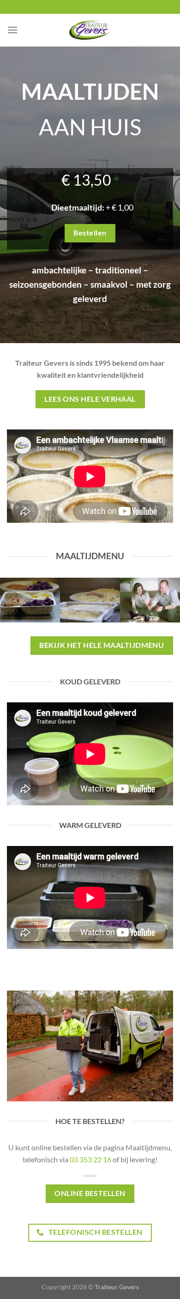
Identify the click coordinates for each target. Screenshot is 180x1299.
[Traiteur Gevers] (90, 30)
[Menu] (12, 29)
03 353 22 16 (90, 1159)
